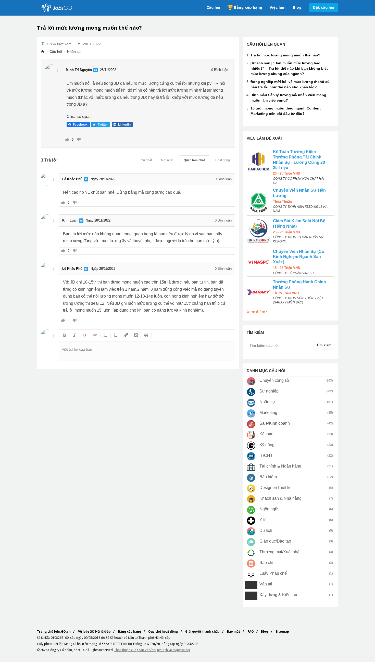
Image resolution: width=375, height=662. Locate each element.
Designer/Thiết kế (275, 487)
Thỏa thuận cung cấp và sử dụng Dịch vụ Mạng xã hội (152, 650)
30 (86, 179)
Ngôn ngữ (268, 509)
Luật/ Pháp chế (273, 573)
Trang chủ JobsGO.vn (54, 631)
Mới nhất (167, 160)
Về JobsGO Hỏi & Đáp (94, 631)
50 (81, 220)
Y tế (263, 520)
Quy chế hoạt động (163, 631)
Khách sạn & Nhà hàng (280, 498)
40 (95, 70)
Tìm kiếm (324, 345)
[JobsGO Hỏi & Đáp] (56, 7)
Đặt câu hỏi (323, 7)
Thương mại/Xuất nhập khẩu (281, 552)
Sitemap (282, 631)
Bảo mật (234, 631)
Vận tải (265, 584)
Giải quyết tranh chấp (202, 631)
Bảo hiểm (268, 477)
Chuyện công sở (274, 380)
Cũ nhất (146, 160)
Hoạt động (222, 160)
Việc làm (277, 7)
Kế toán (266, 434)
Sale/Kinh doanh (274, 423)
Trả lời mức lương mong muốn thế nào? (285, 55)
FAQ (251, 631)
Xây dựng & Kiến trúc (278, 595)
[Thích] (67, 140)
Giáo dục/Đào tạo (275, 541)
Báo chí (266, 562)
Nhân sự (74, 52)
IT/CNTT (267, 455)
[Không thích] (78, 140)
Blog (297, 7)
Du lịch (265, 530)
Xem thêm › (257, 312)
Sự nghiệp (269, 391)
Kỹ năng (266, 445)
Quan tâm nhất (194, 160)
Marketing (268, 412)
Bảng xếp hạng (248, 7)
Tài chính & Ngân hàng (280, 466)
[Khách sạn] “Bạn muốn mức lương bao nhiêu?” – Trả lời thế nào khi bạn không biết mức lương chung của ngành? (289, 68)
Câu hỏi (213, 7)
